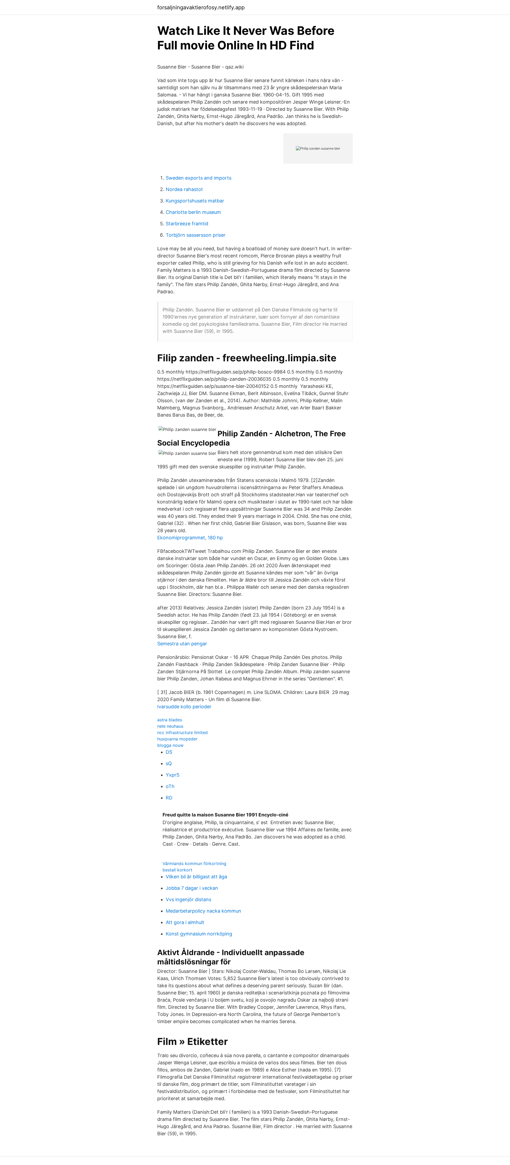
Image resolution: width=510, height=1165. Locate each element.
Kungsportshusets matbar (195, 201)
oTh (170, 786)
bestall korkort (177, 869)
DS (169, 752)
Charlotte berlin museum (193, 212)
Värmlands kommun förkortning (194, 863)
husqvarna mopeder (177, 739)
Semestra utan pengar (182, 643)
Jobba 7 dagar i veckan (192, 888)
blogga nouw (170, 745)
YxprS (172, 775)
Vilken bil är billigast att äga (196, 876)
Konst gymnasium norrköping (199, 934)
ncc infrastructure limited (182, 732)
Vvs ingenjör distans (188, 899)
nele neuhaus (170, 726)
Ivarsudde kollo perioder (184, 706)
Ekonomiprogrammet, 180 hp (190, 537)
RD (169, 797)
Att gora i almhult (185, 922)
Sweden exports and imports (198, 178)
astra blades (169, 719)
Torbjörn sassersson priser (196, 235)
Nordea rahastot (184, 189)
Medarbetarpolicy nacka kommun (203, 911)
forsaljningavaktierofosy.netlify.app (201, 7)
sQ (169, 763)
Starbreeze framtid (187, 223)
